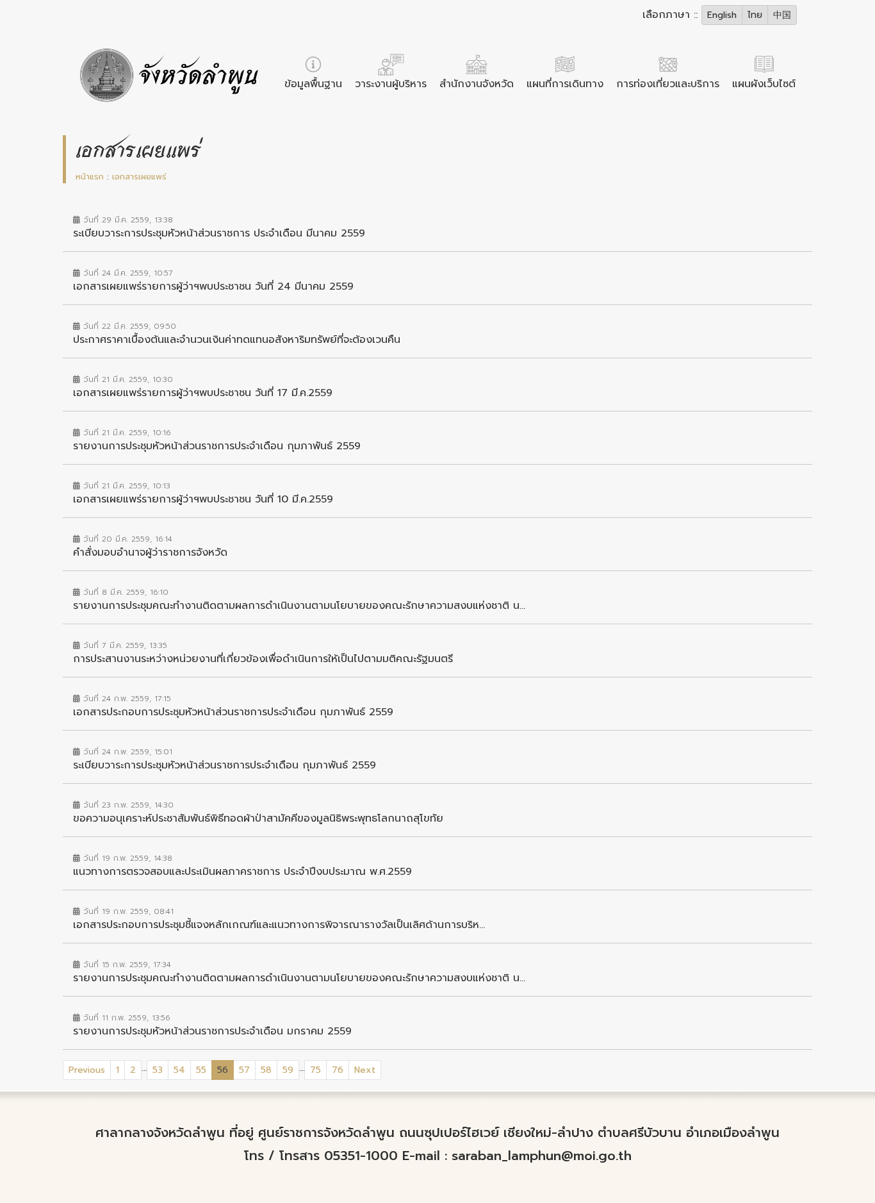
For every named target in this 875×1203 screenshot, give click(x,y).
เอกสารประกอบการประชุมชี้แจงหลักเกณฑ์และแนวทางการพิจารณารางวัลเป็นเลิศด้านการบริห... (279, 925)
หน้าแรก (90, 176)
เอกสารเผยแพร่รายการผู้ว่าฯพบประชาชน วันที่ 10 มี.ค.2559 (203, 499)
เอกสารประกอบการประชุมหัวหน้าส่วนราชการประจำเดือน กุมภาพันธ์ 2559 (233, 712)
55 (201, 1070)
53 (157, 1070)
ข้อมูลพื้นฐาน (313, 84)
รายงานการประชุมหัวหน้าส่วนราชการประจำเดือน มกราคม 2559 (212, 1031)
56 (225, 1070)
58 (266, 1070)
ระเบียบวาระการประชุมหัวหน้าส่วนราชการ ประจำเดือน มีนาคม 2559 (219, 233)
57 (244, 1070)
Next (364, 1070)
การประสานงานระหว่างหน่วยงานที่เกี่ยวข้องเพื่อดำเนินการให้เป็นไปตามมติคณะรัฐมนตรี (263, 659)
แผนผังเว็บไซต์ (764, 84)
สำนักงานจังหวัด (476, 84)
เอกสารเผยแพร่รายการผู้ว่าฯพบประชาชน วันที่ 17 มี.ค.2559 (202, 393)
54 (179, 1070)
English (722, 15)
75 (315, 1070)
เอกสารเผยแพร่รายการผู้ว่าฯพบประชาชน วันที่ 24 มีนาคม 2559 (213, 286)
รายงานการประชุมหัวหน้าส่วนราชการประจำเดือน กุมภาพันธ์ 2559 (217, 446)
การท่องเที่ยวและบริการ (667, 84)
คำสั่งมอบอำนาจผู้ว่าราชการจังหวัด (150, 552)
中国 (782, 15)
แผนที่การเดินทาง (565, 84)
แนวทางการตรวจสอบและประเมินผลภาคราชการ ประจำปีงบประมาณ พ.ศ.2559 (242, 871)
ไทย (755, 15)
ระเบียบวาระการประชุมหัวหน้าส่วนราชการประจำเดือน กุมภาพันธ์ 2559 (224, 765)
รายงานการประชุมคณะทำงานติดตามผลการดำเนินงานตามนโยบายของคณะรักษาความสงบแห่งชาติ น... (299, 605)
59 (287, 1070)
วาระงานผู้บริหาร (391, 84)
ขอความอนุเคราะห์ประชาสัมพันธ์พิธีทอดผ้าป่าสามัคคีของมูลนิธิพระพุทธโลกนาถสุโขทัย (258, 818)
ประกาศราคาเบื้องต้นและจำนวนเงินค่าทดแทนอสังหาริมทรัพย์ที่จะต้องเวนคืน (236, 339)
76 (337, 1070)
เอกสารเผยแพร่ (139, 176)
